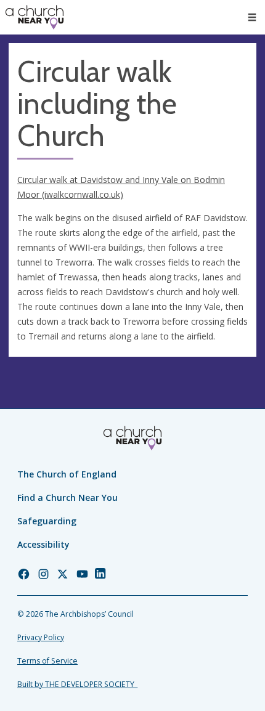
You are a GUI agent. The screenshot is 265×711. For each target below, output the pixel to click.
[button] (252, 17)
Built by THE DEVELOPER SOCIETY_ (77, 684)
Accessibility (43, 544)
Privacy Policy (40, 637)
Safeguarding (46, 521)
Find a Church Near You (67, 497)
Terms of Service (47, 661)
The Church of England (66, 474)
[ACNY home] (34, 17)
